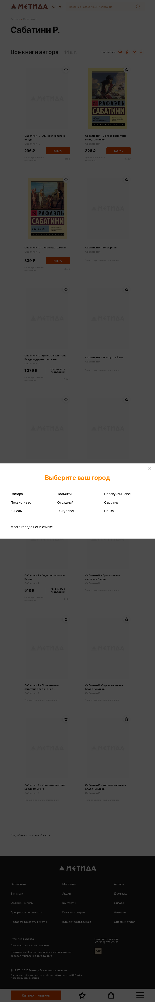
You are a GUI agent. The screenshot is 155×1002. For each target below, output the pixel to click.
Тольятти (64, 494)
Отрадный (65, 502)
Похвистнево (21, 502)
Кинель (16, 511)
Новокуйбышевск (117, 494)
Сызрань (111, 502)
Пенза (109, 511)
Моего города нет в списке (32, 527)
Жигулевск (65, 511)
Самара (17, 494)
